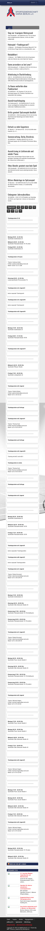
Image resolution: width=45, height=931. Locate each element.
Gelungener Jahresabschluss (19, 194)
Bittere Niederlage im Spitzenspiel (21, 180)
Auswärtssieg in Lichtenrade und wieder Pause (20, 152)
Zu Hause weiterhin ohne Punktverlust (17, 87)
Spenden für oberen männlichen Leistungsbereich (26, 887)
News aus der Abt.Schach (18, 864)
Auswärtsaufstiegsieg (16, 100)
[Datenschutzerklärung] (24, 925)
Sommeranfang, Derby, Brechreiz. (21, 136)
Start (8, 919)
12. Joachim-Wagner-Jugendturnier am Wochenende (26, 875)
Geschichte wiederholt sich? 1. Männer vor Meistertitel (28, 907)
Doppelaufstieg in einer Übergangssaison (27, 898)
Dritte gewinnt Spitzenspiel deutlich (22, 112)
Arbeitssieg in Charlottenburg (19, 74)
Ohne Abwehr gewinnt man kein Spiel (22, 165)
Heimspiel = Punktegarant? (18, 44)
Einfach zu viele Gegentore (18, 126)
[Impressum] (11, 925)
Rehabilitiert (12, 54)
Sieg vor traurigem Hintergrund (20, 32)
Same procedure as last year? (20, 64)
